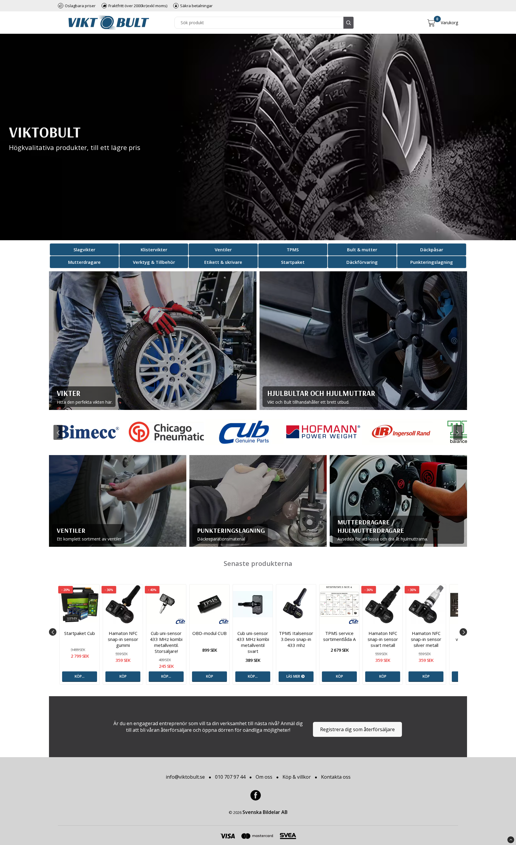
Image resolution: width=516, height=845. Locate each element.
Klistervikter (154, 249)
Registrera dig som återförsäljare (357, 729)
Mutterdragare (84, 262)
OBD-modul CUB (209, 633)
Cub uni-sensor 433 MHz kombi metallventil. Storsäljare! (166, 642)
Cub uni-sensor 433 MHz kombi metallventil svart (252, 642)
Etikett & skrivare (223, 262)
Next (458, 432)
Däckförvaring (362, 262)
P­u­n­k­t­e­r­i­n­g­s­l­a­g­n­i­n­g (431, 262)
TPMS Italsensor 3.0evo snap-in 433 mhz (296, 639)
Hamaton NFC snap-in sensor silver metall (426, 639)
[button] (442, 22)
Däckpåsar (431, 249)
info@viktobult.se (185, 777)
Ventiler (223, 249)
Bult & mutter (362, 249)
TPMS (293, 249)
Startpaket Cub (79, 633)
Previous (58, 432)
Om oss (264, 777)
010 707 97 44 (230, 777)
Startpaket (293, 262)
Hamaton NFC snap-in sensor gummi (123, 639)
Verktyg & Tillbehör (154, 262)
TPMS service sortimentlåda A (339, 636)
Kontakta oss (336, 777)
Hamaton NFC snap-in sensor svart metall (383, 639)
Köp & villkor (296, 777)
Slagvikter (84, 249)
